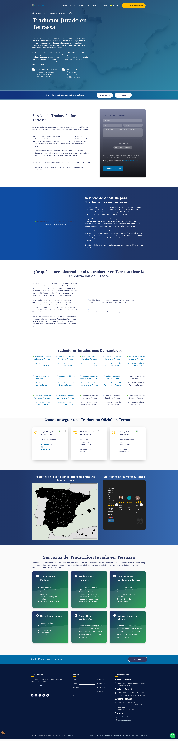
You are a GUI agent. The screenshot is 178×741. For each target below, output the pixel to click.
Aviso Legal (143, 735)
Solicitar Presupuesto (112, 168)
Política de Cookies (96, 735)
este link (91, 245)
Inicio (65, 5)
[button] (172, 735)
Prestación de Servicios (113, 735)
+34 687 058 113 (123, 717)
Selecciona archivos (122, 147)
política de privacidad (132, 161)
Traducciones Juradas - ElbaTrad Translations (111, 496)
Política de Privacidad (130, 735)
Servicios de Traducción (78, 5)
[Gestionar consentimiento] (3, 733)
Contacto (103, 5)
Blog (94, 5)
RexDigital (71, 735)
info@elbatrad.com (124, 720)
